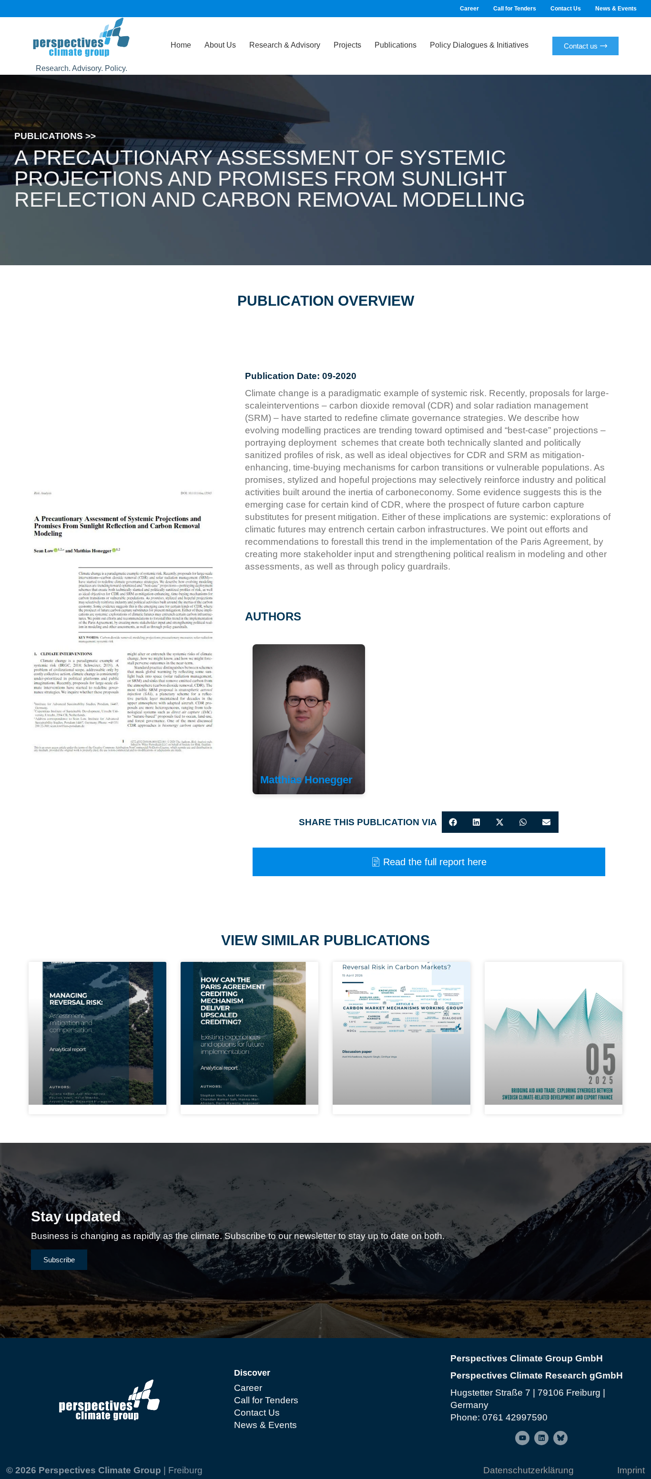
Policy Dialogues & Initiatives (479, 45)
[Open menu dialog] (522, 1438)
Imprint (631, 1470)
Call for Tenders (514, 8)
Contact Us (565, 8)
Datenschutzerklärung (528, 1470)
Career (469, 8)
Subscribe (59, 1260)
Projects (347, 45)
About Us (220, 45)
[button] (453, 822)
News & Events (616, 8)
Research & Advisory (284, 45)
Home (181, 45)
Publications (396, 45)
